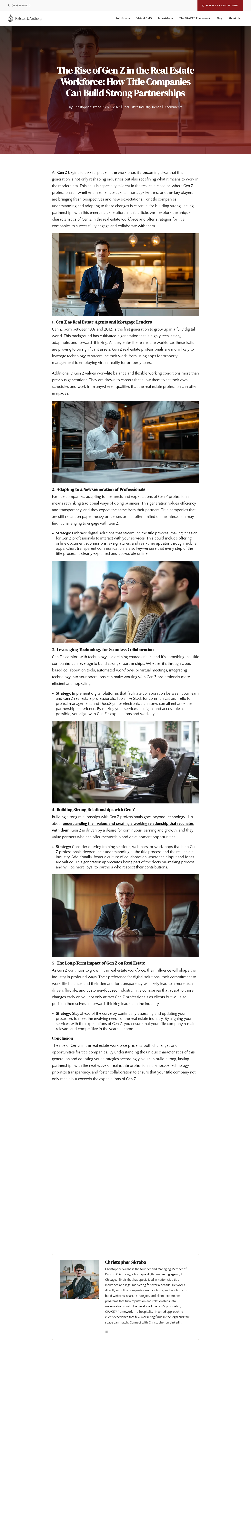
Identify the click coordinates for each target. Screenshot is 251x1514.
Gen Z (62, 172)
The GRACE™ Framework (194, 18)
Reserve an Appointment (222, 5)
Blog (219, 18)
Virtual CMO (144, 18)
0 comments (173, 107)
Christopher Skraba (87, 107)
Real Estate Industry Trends (142, 107)
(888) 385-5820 (21, 5)
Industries (164, 18)
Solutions (121, 18)
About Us (234, 18)
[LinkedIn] (106, 1331)
